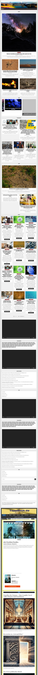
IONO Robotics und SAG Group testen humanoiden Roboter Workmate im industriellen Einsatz (19, 151)
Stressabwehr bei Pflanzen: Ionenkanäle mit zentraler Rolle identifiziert (31, 278)
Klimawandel (33, 343)
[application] (19, 329)
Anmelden (3, 471)
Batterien (20, 342)
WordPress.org (4, 396)
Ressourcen (19, 425)
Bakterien (17, 342)
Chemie (29, 342)
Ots (13, 425)
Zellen (10, 347)
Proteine (16, 425)
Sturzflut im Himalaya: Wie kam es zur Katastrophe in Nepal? (28, 90)
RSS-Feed (8, 129)
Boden (27, 342)
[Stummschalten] (33, 337)
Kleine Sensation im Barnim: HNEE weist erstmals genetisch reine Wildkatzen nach (7, 227)
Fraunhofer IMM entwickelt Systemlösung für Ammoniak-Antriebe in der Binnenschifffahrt (10, 71)
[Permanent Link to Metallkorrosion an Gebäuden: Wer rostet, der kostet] (10, 83)
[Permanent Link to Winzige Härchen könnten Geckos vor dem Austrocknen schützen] (31, 295)
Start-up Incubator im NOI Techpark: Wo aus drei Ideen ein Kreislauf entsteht (31, 150)
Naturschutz (7, 425)
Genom (8, 343)
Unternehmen (25, 425)
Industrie (24, 343)
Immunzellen (20, 343)
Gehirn (6, 343)
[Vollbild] (34, 337)
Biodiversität (23, 342)
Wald (28, 425)
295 (18, 316)
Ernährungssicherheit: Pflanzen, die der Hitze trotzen (10, 195)
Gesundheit (11, 343)
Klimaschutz (29, 343)
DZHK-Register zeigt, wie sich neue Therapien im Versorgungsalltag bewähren (7, 252)
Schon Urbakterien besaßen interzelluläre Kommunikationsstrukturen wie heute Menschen (27, 109)
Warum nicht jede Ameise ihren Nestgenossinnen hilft (31, 251)
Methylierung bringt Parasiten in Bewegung (7, 301)
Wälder (7, 347)
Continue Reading (7, 239)
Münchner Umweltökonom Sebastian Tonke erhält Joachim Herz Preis (19, 53)
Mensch (20, 344)
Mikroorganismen (24, 344)
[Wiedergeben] (3, 337)
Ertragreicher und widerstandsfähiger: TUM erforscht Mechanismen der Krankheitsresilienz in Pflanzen (19, 277)
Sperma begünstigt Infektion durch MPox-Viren (19, 250)
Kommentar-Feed (4, 474)
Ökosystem (12, 347)
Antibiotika (5, 342)
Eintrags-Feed (4, 393)
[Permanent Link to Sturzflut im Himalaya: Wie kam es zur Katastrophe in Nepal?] (28, 83)
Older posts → (22, 316)
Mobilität (28, 344)
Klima (26, 343)
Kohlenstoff (3, 344)
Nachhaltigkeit (32, 344)
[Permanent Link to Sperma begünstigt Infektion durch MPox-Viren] (19, 244)
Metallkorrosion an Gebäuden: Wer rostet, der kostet (10, 90)
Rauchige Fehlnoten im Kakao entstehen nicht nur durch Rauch (10, 109)
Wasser (31, 425)
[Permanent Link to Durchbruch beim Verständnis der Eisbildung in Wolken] (19, 176)
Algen (3, 342)
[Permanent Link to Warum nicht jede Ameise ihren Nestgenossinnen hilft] (31, 245)
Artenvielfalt (9, 342)
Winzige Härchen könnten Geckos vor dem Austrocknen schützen (30, 302)
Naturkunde (3, 425)
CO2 (31, 342)
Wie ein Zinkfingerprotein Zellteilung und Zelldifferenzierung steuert (19, 303)
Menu (3, 8)
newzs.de (11, 425)
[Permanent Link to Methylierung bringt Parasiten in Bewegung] (7, 295)
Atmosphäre (13, 342)
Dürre (33, 342)
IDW (17, 343)
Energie (3, 343)
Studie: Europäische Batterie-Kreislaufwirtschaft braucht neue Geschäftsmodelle (28, 70)
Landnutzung (7, 344)
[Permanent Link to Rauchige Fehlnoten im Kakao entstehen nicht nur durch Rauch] (19, 219)
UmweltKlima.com (19, 4)
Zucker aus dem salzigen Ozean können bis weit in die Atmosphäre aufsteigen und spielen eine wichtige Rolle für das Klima (28, 206)
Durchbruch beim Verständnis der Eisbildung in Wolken (19, 188)
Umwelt (19, 52)
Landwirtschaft (12, 344)
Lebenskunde (7, 224)
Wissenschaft (7, 269)
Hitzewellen (14, 343)
